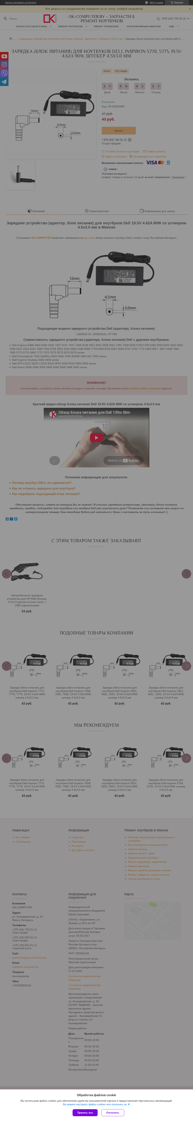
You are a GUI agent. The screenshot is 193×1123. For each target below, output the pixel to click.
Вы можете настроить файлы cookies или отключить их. (95, 1104)
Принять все (85, 1112)
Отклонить (112, 1112)
